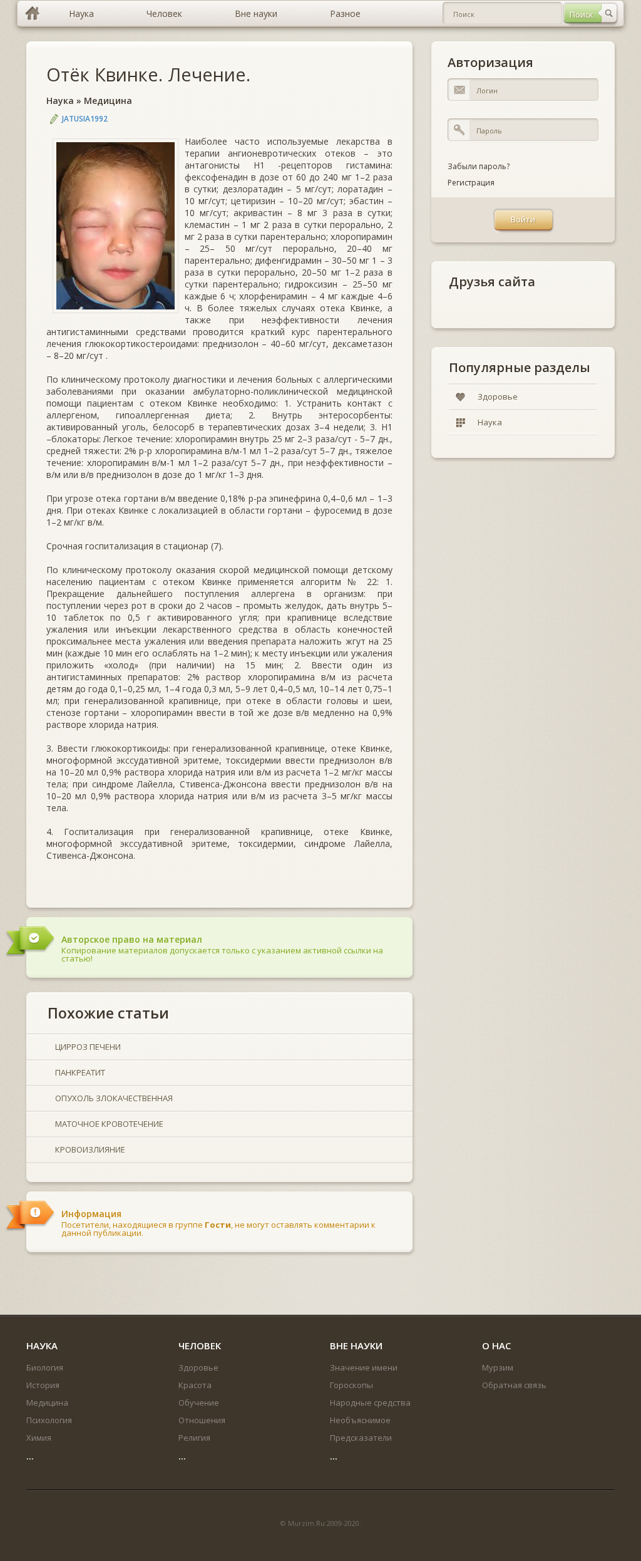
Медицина (108, 100)
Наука (60, 100)
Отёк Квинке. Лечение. (148, 74)
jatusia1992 (85, 118)
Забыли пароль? (479, 166)
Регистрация (471, 182)
